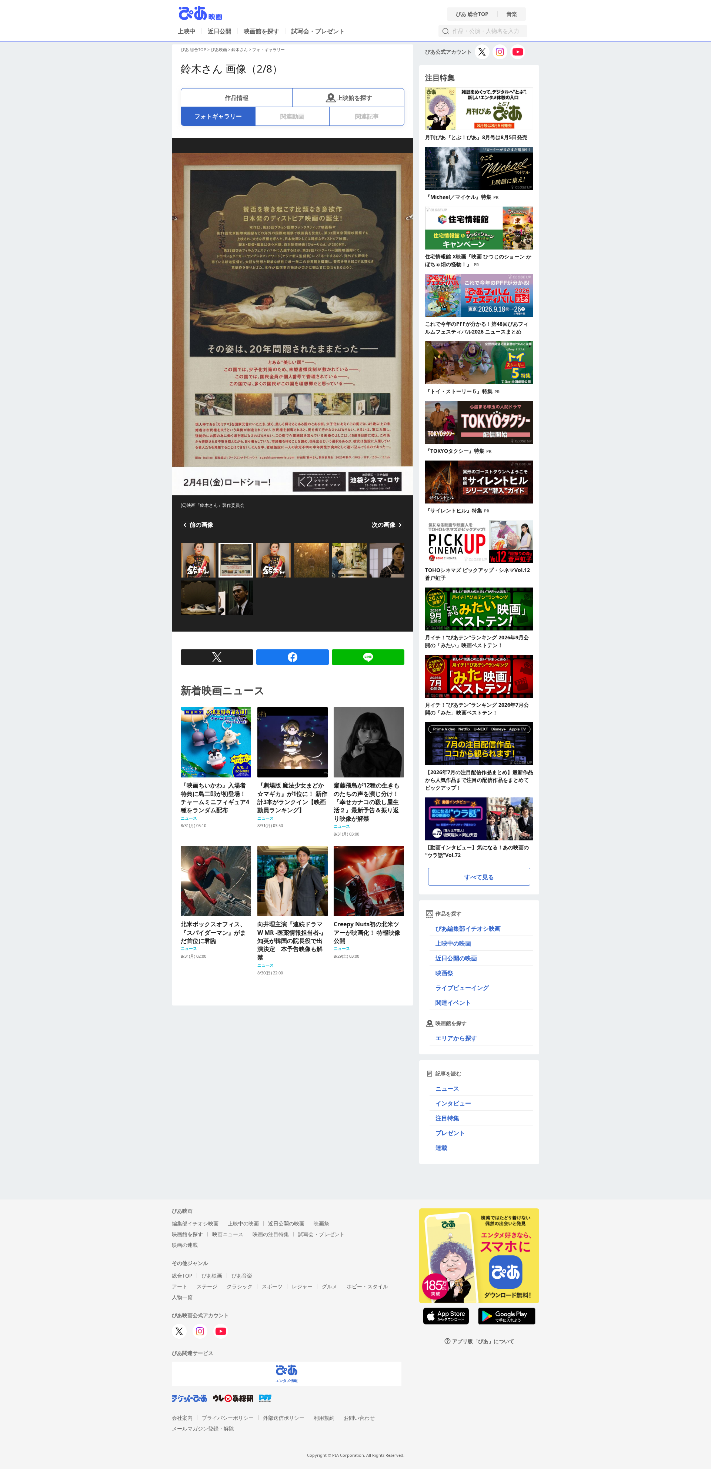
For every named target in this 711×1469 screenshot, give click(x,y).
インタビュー (453, 1103)
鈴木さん (239, 49)
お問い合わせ (359, 1417)
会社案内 (182, 1417)
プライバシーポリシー (228, 1417)
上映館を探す (354, 98)
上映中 (187, 31)
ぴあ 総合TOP (472, 14)
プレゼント (450, 1133)
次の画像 (383, 525)
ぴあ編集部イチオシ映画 (468, 928)
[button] (184, 578)
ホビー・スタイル (367, 1286)
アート (179, 1286)
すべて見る (479, 877)
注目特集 (447, 1118)
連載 (441, 1148)
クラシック (240, 1286)
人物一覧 (182, 1297)
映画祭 (444, 973)
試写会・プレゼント (318, 31)
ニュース (447, 1088)
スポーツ (272, 1286)
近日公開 (219, 31)
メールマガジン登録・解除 (203, 1428)
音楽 (512, 14)
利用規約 (324, 1417)
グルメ (329, 1286)
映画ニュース (227, 1234)
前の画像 (201, 525)
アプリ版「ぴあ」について (483, 1341)
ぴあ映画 (219, 49)
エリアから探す (456, 1038)
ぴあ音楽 (241, 1275)
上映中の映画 (453, 943)
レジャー (302, 1286)
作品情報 (236, 98)
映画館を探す (261, 31)
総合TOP (182, 1275)
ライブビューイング (462, 988)
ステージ (207, 1286)
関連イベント (453, 1002)
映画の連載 (185, 1244)
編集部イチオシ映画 (195, 1223)
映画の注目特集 (271, 1234)
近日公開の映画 (456, 958)
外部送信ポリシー (283, 1417)
